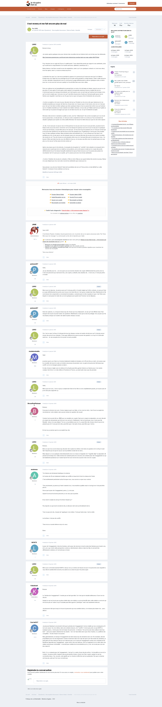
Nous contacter (81, 702)
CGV (53, 699)
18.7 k (35, 239)
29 (35, 59)
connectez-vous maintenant (82, 672)
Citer (47, 177)
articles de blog (64, 213)
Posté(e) (49, 44)
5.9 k (34, 637)
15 (35, 484)
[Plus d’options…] (104, 45)
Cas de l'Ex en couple (76, 197)
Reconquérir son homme (58, 202)
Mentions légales (46, 699)
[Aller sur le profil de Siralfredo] (112, 72)
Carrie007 (34, 622)
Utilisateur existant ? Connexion (116, 3)
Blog (46, 9)
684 (35, 366)
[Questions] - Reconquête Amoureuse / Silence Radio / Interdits (62, 30)
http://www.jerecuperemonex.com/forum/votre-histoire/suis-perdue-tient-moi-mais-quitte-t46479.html (71, 57)
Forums (40, 9)
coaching (80, 213)
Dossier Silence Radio (58, 194)
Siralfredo (119, 75)
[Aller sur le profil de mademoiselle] (34, 357)
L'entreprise (61, 9)
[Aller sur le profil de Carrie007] (34, 628)
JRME (34, 224)
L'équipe (52, 9)
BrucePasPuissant (34, 404)
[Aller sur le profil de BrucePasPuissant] (34, 411)
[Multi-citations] (44, 177)
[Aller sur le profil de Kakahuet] (34, 591)
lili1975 (34, 542)
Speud (118, 85)
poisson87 (34, 264)
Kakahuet (34, 585)
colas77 (119, 112)
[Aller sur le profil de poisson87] (34, 270)
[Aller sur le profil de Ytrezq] (112, 92)
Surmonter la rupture (75, 202)
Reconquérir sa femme (76, 200)
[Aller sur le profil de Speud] (112, 81)
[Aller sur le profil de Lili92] (29, 29)
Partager (89, 29)
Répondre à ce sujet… (42, 681)
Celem (118, 103)
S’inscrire (132, 3)
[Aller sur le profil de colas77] (112, 110)
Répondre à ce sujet (98, 36)
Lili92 (36, 28)
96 (35, 278)
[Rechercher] (134, 9)
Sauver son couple (57, 200)
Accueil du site (31, 9)
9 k (35, 600)
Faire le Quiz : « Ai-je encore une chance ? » (75, 210)
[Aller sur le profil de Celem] (112, 101)
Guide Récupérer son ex (58, 197)
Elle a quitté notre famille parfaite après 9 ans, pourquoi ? (122, 82)
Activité (69, 9)
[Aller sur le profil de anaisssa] (34, 475)
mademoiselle (34, 351)
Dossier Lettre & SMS (75, 194)
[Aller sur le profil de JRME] (34, 230)
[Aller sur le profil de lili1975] (34, 548)
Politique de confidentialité (33, 699)
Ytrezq (118, 94)
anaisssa (34, 469)
